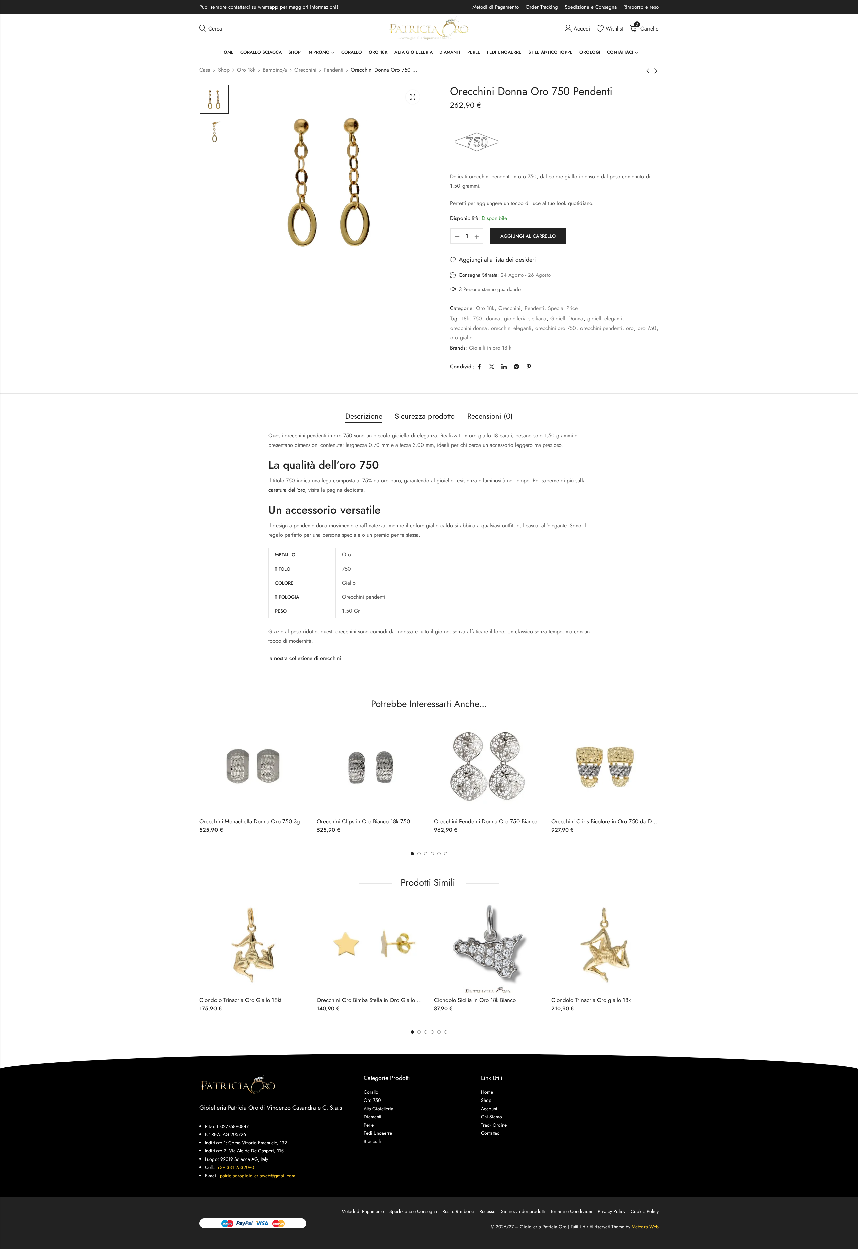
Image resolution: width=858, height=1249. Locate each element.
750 (477, 318)
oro (630, 328)
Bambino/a (275, 70)
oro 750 (647, 328)
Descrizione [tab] (363, 416)
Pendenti (333, 70)
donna (493, 318)
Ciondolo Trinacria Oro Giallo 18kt (240, 1000)
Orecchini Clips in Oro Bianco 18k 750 (363, 821)
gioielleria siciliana (525, 318)
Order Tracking (542, 7)
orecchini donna (468, 328)
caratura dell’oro (286, 490)
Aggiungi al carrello (528, 236)
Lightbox (413, 97)
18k (465, 318)
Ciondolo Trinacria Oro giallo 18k (591, 1000)
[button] (445, 853)
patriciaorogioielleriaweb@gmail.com (257, 1175)
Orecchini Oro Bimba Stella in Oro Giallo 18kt (371, 1000)
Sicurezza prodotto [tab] (425, 416)
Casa (204, 70)
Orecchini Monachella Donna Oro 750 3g (249, 821)
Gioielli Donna (566, 318)
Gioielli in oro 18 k (490, 348)
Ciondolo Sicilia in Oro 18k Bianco (475, 1000)
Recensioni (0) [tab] (490, 416)
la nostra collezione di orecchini (304, 658)
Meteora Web (645, 1226)
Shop (224, 70)
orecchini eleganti (511, 328)
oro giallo (461, 337)
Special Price (563, 308)
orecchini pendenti (601, 328)
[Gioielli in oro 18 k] (476, 142)
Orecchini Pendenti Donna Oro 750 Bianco (485, 821)
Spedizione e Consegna (591, 7)
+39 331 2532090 (235, 1167)
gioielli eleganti (604, 318)
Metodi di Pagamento (495, 7)
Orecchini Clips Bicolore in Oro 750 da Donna (607, 821)
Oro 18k (246, 70)
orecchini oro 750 (555, 328)
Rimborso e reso (641, 7)
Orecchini (305, 70)
